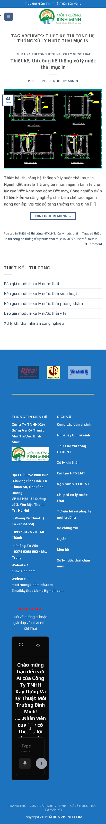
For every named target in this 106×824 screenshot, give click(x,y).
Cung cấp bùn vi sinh (74, 424)
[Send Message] (41, 763)
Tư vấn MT (54, 809)
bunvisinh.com (24, 571)
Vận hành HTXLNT (73, 484)
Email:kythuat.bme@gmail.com (38, 591)
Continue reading (53, 216)
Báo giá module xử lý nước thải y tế (35, 313)
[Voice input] (25, 763)
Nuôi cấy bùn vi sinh (73, 435)
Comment (93, 244)
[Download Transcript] (38, 644)
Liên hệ (63, 549)
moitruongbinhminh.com (32, 585)
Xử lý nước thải (76, 54)
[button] (8, 17)
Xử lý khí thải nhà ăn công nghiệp (34, 323)
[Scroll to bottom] (30, 728)
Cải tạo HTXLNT (71, 473)
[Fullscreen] (21, 644)
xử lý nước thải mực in (82, 239)
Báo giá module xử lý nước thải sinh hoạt (40, 293)
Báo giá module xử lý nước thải (31, 283)
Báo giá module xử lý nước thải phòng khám (43, 303)
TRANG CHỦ (17, 806)
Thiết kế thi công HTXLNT (38, 54)
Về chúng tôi (67, 528)
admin (73, 80)
